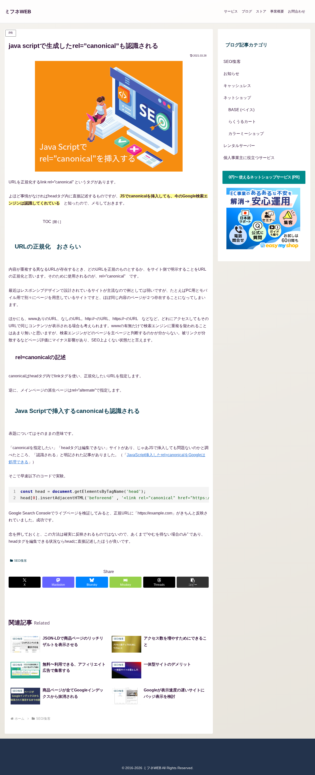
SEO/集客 (20, 560)
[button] (193, 582)
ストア (261, 11)
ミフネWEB (18, 11)
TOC (47, 221)
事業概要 (277, 11)
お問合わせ (296, 11)
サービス (231, 11)
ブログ (247, 11)
